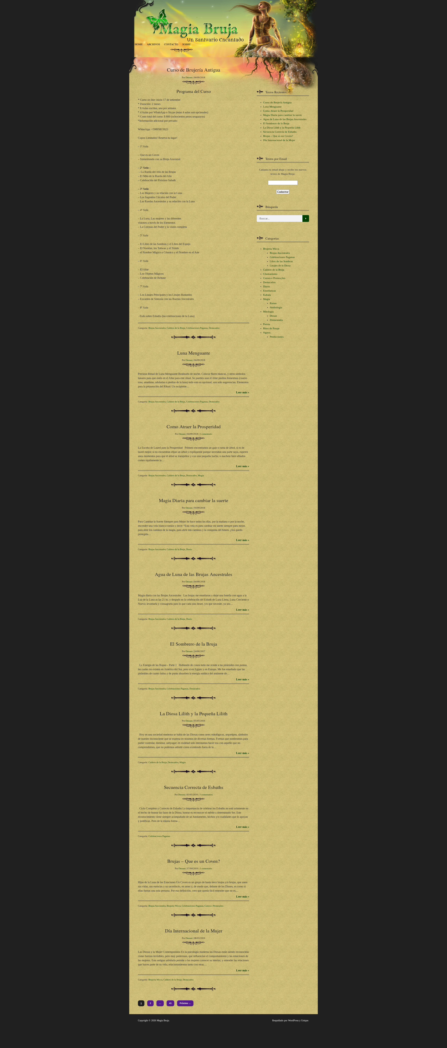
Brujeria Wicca (174, 905)
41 (170, 1003)
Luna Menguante (193, 353)
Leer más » (242, 392)
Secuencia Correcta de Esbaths (193, 787)
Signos (266, 332)
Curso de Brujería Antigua (277, 102)
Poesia (266, 324)
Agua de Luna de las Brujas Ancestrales (193, 574)
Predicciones (277, 336)
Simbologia (276, 307)
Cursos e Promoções (213, 905)
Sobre (186, 44)
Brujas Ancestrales (157, 328)
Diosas (273, 315)
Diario (189, 549)
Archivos (153, 44)
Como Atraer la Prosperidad (194, 426)
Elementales (276, 320)
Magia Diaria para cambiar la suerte (193, 500)
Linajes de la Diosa (280, 265)
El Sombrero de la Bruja (193, 644)
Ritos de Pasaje (271, 328)
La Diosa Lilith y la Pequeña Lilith (194, 713)
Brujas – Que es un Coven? (193, 861)
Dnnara (189, 77)
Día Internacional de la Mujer (193, 930)
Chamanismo (270, 274)
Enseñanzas (269, 290)
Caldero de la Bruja (176, 328)
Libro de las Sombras (281, 261)
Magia (201, 475)
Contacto (171, 44)
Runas (273, 303)
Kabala (267, 294)
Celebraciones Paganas (197, 328)
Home (139, 44)
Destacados (214, 328)
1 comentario (206, 434)
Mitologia (268, 311)
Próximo (185, 1003)
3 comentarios (206, 794)
